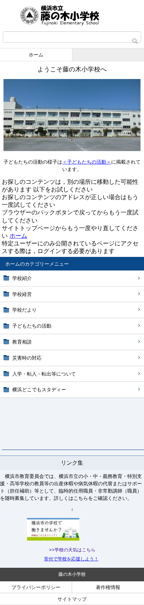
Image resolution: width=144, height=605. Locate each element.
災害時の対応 (27, 358)
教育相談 (22, 342)
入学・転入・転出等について (44, 374)
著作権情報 (108, 587)
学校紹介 (22, 278)
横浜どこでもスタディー (39, 389)
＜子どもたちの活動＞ (86, 162)
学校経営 (22, 294)
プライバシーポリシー (36, 587)
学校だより (24, 310)
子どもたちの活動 (31, 326)
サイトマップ (72, 599)
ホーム (36, 54)
